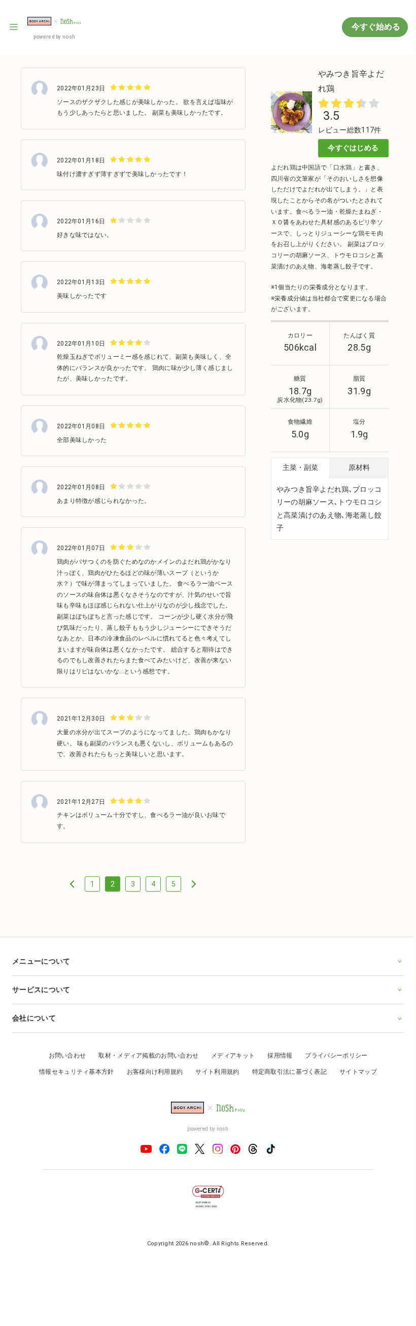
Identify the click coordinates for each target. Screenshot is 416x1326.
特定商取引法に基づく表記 (285, 1080)
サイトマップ (354, 1080)
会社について (34, 1027)
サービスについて (41, 999)
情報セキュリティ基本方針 (73, 1080)
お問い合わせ (63, 1065)
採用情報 (276, 1065)
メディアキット (229, 1065)
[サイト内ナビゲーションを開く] (14, 27)
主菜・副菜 (300, 467)
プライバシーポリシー (332, 1065)
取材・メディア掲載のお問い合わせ (145, 1065)
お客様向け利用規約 (151, 1080)
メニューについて (41, 970)
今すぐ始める (375, 26)
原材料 (359, 467)
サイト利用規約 (213, 1080)
